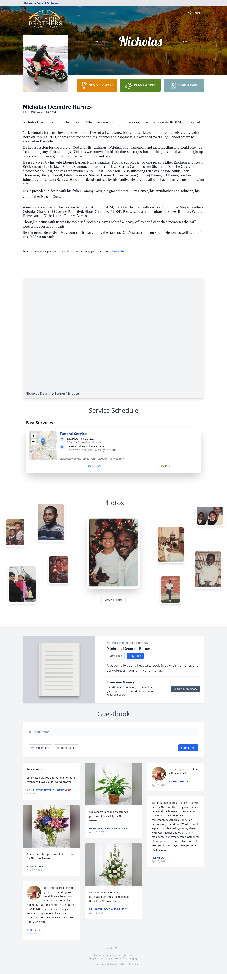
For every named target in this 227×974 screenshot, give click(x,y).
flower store (118, 251)
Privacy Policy (103, 958)
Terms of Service (123, 958)
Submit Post (188, 747)
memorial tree (65, 251)
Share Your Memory (185, 689)
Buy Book (135, 656)
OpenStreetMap (117, 963)
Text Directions (94, 465)
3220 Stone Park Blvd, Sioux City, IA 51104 (91, 450)
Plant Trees (164, 465)
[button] (43, 441)
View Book (116, 656)
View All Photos (114, 599)
